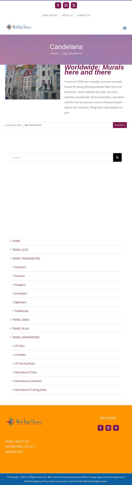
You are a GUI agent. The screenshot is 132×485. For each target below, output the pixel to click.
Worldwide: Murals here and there (32, 77)
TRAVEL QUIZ (20, 249)
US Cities (19, 346)
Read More (120, 125)
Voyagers (19, 284)
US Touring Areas (24, 363)
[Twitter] (116, 428)
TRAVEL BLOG (20, 328)
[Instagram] (108, 428)
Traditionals (21, 311)
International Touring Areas (30, 389)
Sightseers (20, 302)
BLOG (28, 446)
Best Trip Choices (56, 477)
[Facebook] (100, 428)
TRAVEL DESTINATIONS (25, 337)
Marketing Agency (33, 481)
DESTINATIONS (14, 446)
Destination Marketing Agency (87, 481)
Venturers (20, 267)
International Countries (28, 381)
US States (19, 354)
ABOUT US (21, 441)
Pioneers (19, 276)
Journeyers (20, 293)
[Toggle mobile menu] (125, 28)
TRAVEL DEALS (20, 319)
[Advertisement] (66, 206)
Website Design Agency (93, 477)
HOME (16, 241)
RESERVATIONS (14, 451)
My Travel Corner (33, 125)
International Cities (25, 372)
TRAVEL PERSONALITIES (26, 258)
